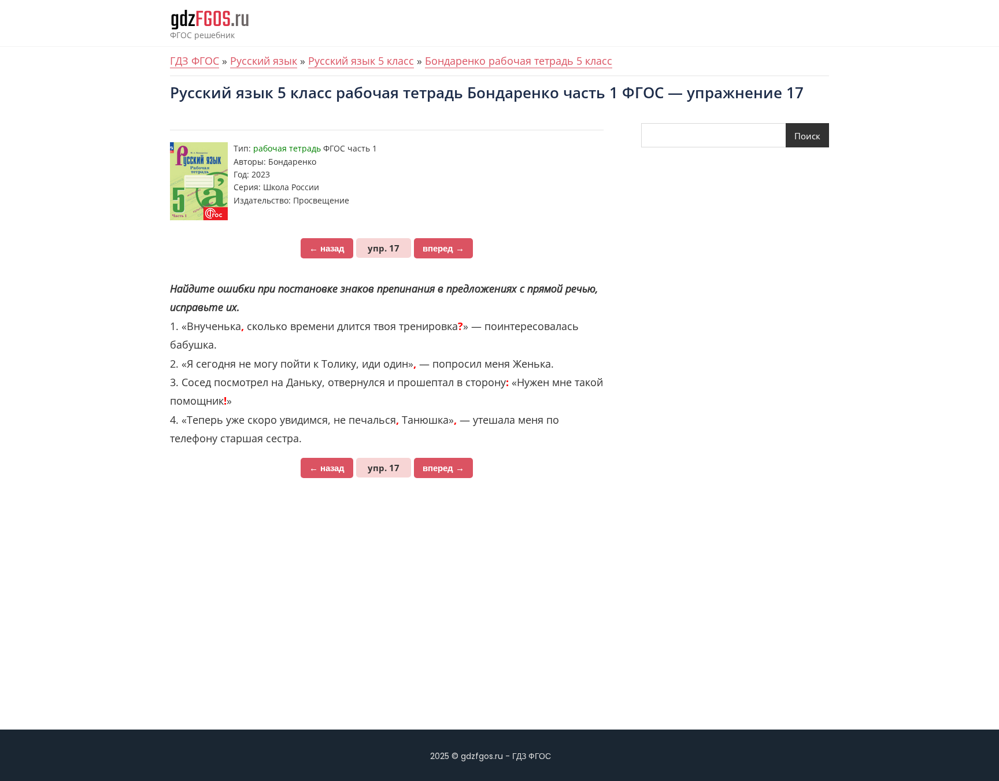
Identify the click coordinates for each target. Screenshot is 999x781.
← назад (327, 248)
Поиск (807, 136)
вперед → (443, 248)
